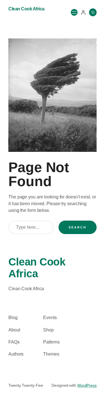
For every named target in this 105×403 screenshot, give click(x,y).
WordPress (87, 385)
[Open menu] (74, 12)
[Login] (83, 12)
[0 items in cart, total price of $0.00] (93, 12)
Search (78, 227)
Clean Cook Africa (26, 8)
